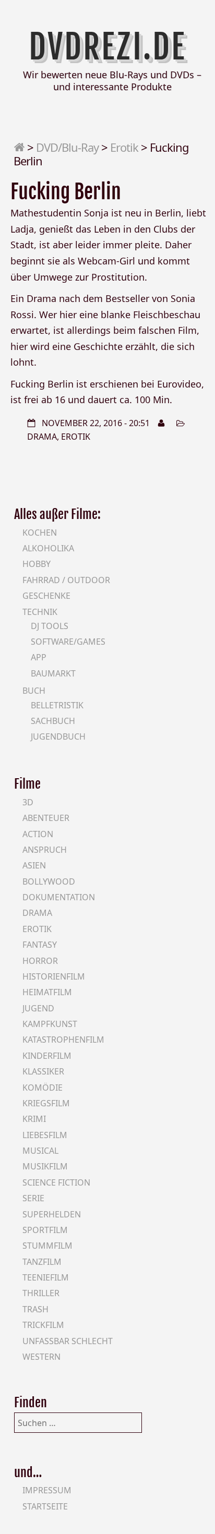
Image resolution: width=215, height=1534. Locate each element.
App (38, 657)
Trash (35, 1309)
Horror (40, 961)
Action (37, 834)
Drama (42, 436)
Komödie (42, 1087)
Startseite (45, 1506)
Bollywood (48, 881)
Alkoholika (48, 548)
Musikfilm (45, 1166)
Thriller (40, 1293)
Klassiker (43, 1071)
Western (41, 1356)
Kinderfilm (46, 1055)
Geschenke (46, 595)
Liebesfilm (44, 1135)
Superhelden (51, 1214)
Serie (33, 1198)
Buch (33, 690)
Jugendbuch (58, 736)
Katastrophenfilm (63, 1039)
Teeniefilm (45, 1277)
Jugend (38, 1008)
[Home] (19, 147)
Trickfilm (43, 1325)
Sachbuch (53, 721)
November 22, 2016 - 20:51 (96, 423)
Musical (40, 1150)
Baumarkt (53, 673)
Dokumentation (58, 897)
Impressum (46, 1490)
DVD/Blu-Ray (67, 147)
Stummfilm (47, 1245)
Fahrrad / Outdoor (66, 580)
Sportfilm (45, 1230)
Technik (39, 612)
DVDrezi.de (107, 47)
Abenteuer (45, 818)
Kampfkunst (49, 1024)
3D (27, 802)
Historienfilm (53, 976)
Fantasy (39, 944)
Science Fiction (56, 1182)
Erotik (124, 147)
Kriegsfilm (46, 1103)
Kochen (39, 532)
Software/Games (68, 641)
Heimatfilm (47, 992)
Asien (34, 865)
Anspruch (44, 849)
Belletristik (57, 705)
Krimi (34, 1119)
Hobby (36, 564)
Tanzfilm (42, 1261)
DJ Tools (49, 626)
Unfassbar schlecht (67, 1341)
